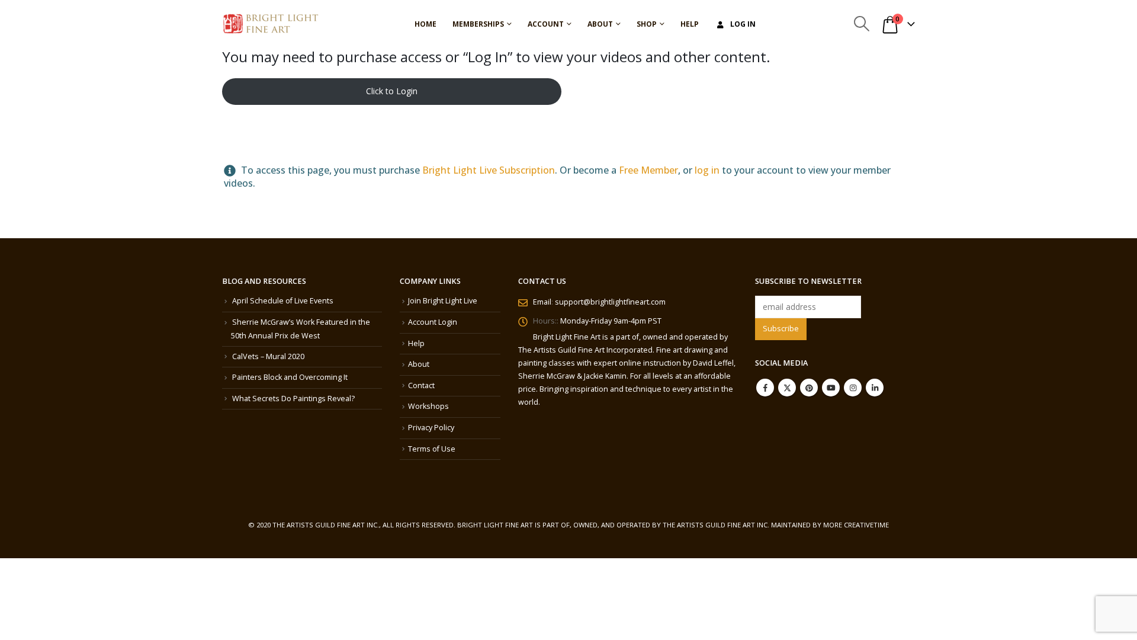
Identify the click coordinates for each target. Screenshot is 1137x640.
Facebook (765, 387)
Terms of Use (431, 449)
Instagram (853, 387)
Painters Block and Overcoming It (290, 377)
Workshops (428, 406)
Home (425, 24)
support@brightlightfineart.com (610, 302)
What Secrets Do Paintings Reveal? (293, 398)
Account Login (432, 322)
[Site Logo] (270, 24)
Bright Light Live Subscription (488, 170)
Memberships (478, 24)
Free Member (648, 170)
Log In (743, 24)
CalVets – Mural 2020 (268, 356)
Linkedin (875, 387)
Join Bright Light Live (442, 301)
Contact (421, 385)
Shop (647, 24)
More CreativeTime (856, 524)
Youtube (831, 387)
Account (546, 24)
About (600, 24)
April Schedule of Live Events (282, 301)
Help (689, 24)
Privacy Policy (431, 428)
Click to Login (391, 91)
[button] (861, 23)
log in (707, 170)
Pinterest (809, 387)
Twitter (787, 387)
